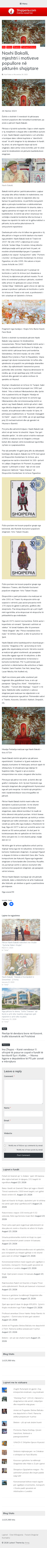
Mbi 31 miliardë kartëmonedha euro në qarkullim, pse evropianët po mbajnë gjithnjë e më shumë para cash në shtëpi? (23, 1252)
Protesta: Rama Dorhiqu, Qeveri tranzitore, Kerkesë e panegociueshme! (27, 1433)
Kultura (9, 47)
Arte (3, 47)
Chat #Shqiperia (16, 1535)
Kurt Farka (7, 75)
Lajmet (5, 1535)
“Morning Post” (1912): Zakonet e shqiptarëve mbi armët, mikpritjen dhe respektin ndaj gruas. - (28, 1401)
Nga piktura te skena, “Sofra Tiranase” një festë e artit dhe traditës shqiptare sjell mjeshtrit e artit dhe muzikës (19, 1014)
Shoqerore (16, 47)
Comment (9, 1076)
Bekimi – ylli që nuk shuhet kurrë (16, 1338)
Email (7, 1120)
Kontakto (6, 1538)
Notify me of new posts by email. (30, 1150)
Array (27, 1542)
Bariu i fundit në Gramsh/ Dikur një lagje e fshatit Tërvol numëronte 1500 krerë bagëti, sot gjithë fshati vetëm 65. (23, 1191)
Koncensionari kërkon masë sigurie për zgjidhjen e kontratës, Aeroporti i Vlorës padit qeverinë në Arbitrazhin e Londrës (23, 1265)
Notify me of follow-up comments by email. (26, 1145)
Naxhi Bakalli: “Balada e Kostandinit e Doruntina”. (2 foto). (18, 978)
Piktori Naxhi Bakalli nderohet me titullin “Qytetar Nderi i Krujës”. (19, 943)
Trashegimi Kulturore (29, 47)
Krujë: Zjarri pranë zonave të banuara (17, 1274)
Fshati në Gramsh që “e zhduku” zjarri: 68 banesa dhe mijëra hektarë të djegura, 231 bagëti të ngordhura (23, 1179)
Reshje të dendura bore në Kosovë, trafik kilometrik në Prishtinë (22, 1035)
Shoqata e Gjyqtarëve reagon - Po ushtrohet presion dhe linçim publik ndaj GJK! (28, 1472)
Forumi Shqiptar (31, 1535)
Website (8, 1133)
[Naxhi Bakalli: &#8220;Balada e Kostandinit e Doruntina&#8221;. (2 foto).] (21, 964)
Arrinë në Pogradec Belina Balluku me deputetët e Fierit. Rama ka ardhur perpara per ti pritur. (28, 1413)
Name (7, 1108)
